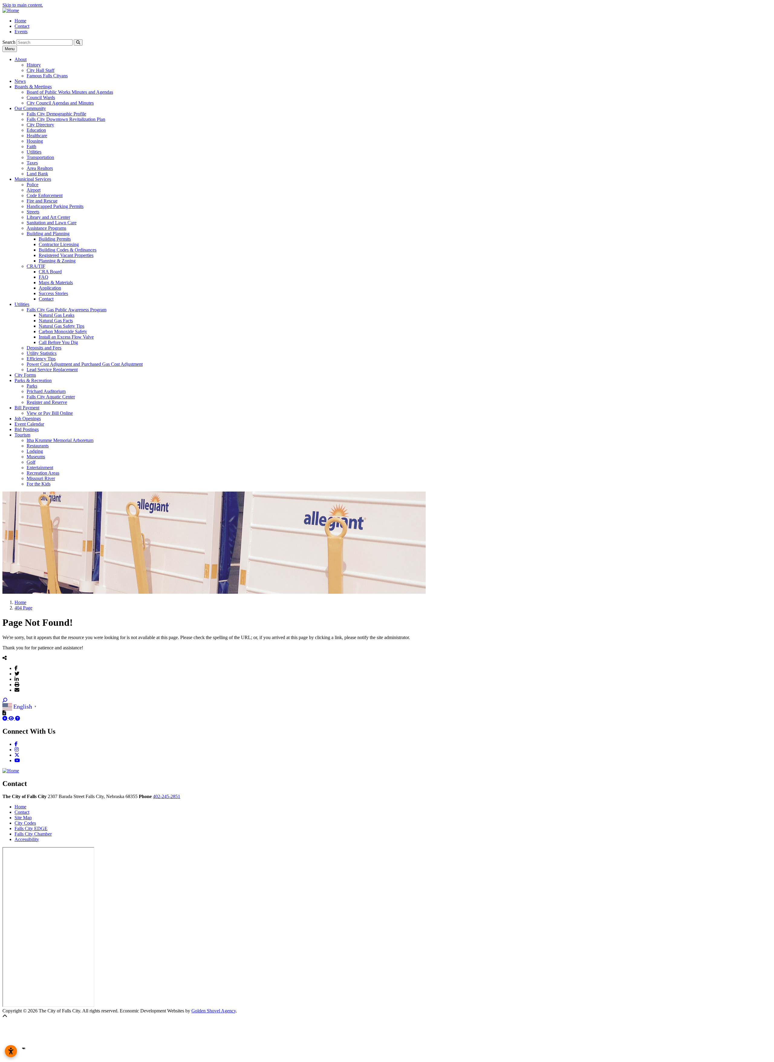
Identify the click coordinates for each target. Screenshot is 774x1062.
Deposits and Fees (44, 347)
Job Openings (28, 418)
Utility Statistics (42, 353)
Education (36, 130)
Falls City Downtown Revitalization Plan (66, 119)
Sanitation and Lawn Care (51, 222)
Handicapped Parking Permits (55, 206)
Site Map (23, 817)
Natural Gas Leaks (56, 315)
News (20, 81)
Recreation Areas (43, 473)
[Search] (78, 42)
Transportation (40, 157)
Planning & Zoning (57, 260)
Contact (22, 26)
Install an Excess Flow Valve (66, 336)
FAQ (43, 277)
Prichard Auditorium (46, 391)
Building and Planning (48, 233)
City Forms (25, 375)
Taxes (32, 162)
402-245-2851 (166, 796)
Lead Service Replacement (52, 369)
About (21, 59)
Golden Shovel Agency (213, 1010)
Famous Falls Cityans (47, 75)
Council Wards (41, 97)
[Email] (17, 689)
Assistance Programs (46, 228)
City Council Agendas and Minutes (60, 103)
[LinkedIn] (17, 679)
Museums (36, 456)
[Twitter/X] (17, 673)
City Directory (40, 124)
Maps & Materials (56, 282)
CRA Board (50, 271)
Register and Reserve (47, 402)
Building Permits (55, 239)
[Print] (17, 684)
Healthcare (37, 135)
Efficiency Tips (41, 358)
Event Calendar (29, 424)
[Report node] (4, 712)
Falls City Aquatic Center (51, 396)
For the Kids (38, 483)
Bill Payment (27, 407)
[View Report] (11, 718)
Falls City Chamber (33, 833)
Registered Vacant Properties (66, 255)
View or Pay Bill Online (50, 413)
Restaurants (38, 445)
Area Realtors (40, 168)
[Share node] (4, 657)
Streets (33, 211)
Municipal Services (33, 179)
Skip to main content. (22, 5)
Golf (31, 462)
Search (8, 42)
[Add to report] (5, 718)
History (34, 64)
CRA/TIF (36, 266)
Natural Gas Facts (56, 320)
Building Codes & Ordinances (67, 249)
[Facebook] (16, 668)
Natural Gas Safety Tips (61, 326)
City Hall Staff (40, 70)
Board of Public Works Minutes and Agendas (70, 92)
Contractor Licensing (59, 244)
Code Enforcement (45, 195)
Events (21, 31)
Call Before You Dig (58, 342)
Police (32, 184)
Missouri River (41, 478)
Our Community (30, 108)
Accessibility (27, 839)
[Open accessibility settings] (11, 1051)
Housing (35, 141)
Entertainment (40, 467)
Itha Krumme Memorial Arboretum (60, 440)
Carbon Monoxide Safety (63, 331)
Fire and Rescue (42, 200)
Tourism (22, 434)
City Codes (25, 823)
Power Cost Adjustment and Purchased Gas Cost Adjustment (85, 364)
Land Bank (37, 173)
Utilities (34, 151)
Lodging (35, 451)
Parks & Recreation (33, 380)
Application (50, 288)
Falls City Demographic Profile (56, 113)
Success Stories (53, 293)
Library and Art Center (48, 217)
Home (20, 20)
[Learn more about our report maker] (17, 718)
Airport (34, 190)
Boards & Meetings (33, 86)
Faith (31, 146)
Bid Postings (27, 429)
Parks (32, 385)
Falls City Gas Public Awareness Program (66, 309)
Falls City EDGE (31, 828)
